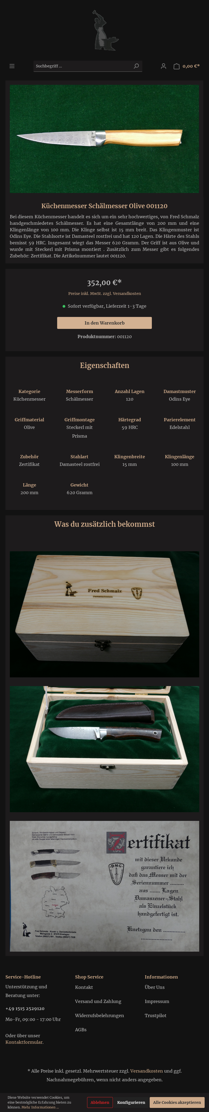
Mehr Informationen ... (40, 1107)
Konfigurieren (131, 1102)
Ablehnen (100, 1102)
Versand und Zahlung (98, 1001)
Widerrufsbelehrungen (99, 1015)
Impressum (157, 1001)
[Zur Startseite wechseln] (104, 30)
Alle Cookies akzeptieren (177, 1102)
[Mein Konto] (163, 66)
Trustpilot (156, 1015)
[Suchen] (136, 66)
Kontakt (84, 987)
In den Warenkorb (105, 323)
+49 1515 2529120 (25, 1008)
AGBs (81, 1029)
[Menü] (12, 66)
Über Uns (155, 987)
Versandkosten (146, 1071)
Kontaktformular (23, 1042)
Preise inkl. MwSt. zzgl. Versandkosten (104, 293)
